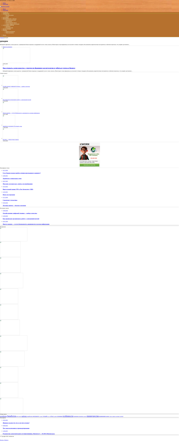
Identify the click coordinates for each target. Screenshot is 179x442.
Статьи (7, 16)
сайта (111, 416)
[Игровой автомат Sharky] (9, 319)
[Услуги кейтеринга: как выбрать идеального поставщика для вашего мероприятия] (11, 287)
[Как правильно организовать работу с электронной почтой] (10, 98)
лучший (45, 416)
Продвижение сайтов (9, 18)
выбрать (24, 416)
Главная (2, 37)
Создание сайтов (8, 25)
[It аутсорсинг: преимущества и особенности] (13, 350)
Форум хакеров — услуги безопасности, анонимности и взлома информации (21, 113)
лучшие (40, 416)
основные (59, 416)
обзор (52, 416)
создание (117, 416)
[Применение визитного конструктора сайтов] (9, 397)
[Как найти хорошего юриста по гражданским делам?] (11, 413)
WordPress (8, 26)
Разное (5, 30)
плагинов (76, 416)
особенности (68, 416)
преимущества (93, 416)
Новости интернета (10, 31)
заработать (30, 416)
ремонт (107, 416)
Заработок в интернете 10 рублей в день (12, 126)
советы (113, 416)
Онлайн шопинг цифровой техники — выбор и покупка (16, 86)
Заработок (6, 13)
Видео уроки (7, 29)
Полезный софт (9, 27)
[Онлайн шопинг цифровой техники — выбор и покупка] (10, 85)
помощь (84, 416)
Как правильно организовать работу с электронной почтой (17, 99)
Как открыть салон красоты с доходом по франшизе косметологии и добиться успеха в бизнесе (39, 68)
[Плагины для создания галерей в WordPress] (9, 381)
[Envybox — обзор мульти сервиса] (10, 138)
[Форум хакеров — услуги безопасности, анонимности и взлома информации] (10, 111)
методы (48, 416)
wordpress (3, 416)
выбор (20, 416)
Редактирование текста (11, 22)
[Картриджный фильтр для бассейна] (12, 366)
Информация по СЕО (11, 20)
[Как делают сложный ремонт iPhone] (13, 240)
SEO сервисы (9, 21)
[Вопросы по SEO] (4, 6)
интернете (36, 416)
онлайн (55, 416)
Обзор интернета (10, 32)
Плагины (6, 17)
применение (102, 416)
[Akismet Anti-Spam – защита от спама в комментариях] (9, 303)
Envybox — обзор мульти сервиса (11, 139)
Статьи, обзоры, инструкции (12, 24)
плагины (81, 416)
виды (17, 416)
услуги (121, 416)
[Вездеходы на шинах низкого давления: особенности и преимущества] (10, 272)
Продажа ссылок (10, 15)
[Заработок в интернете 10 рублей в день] (9, 125)
